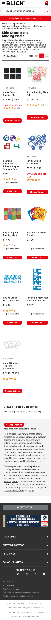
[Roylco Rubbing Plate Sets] (37, 74)
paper (31, 490)
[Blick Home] (16, 3)
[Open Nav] (3, 3)
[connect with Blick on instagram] (26, 575)
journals (7, 481)
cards (14, 481)
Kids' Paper (8, 412)
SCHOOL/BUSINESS (13, 562)
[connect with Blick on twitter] (17, 575)
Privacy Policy (8, 582)
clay (5, 490)
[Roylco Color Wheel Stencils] (37, 214)
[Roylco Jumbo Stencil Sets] (37, 142)
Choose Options (12, 120)
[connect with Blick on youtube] (44, 575)
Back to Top (24, 507)
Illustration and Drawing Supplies (16, 26)
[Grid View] (41, 56)
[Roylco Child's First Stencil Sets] (12, 279)
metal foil (12, 490)
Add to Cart (12, 191)
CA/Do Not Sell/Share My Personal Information (21, 593)
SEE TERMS (37, 18)
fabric (21, 490)
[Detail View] (46, 56)
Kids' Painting (35, 412)
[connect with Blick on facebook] (9, 575)
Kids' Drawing (38, 26)
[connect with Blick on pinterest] (35, 575)
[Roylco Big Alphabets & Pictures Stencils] (37, 279)
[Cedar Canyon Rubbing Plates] (12, 74)
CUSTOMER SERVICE (13, 545)
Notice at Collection (10, 585)
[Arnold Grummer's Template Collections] (12, 344)
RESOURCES (9, 553)
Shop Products (15, 425)
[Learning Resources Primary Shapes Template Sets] (12, 142)
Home (4, 23)
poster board (16, 452)
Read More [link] (21, 51)
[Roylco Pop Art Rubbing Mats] (12, 214)
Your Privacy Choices (11, 589)
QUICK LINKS (9, 536)
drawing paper (26, 449)
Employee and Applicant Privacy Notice (18, 596)
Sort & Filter (11, 56)
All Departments (16, 23)
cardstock (28, 452)
